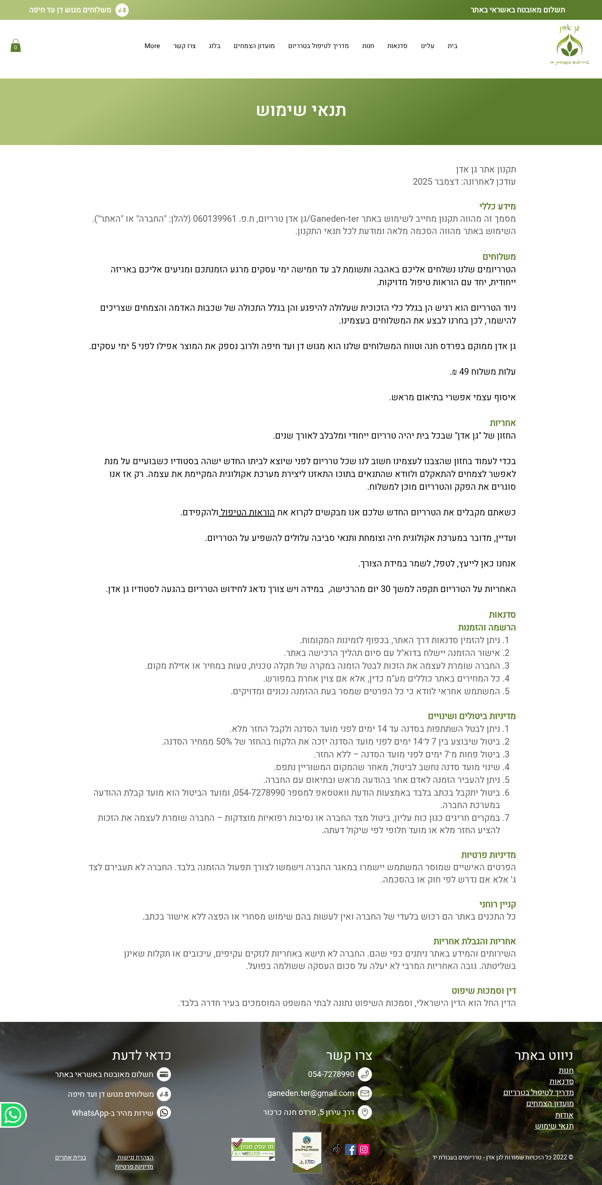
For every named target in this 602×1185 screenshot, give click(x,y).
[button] (15, 45)
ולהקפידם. (199, 512)
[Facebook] (350, 1149)
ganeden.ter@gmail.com (311, 1093)
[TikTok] (337, 1149)
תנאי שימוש (554, 1126)
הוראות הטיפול (247, 512)
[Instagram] (363, 1149)
